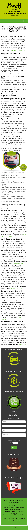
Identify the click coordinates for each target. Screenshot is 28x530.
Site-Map (22, 515)
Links (14, 516)
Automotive (7, 511)
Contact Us (14, 513)
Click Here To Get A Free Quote (14, 478)
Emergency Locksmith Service (14, 371)
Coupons (21, 511)
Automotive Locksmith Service (14, 349)
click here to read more (17, 263)
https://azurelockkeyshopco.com (14, 505)
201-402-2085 (14, 11)
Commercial (19, 509)
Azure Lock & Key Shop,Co (17, 51)
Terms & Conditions (8, 515)
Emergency (14, 511)
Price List (16, 515)
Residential (12, 509)
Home (6, 509)
